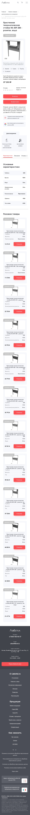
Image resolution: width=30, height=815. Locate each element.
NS (20, 89)
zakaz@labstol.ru (15, 643)
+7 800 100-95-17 (15, 637)
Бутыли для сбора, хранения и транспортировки (7, 145)
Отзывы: (5, 88)
